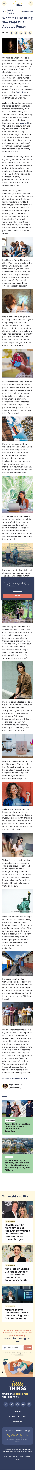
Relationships (27, 11)
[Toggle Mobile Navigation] (4, 3)
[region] (17, 588)
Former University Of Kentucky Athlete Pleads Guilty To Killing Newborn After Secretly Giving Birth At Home (17, 1165)
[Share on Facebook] (12, 33)
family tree (21, 92)
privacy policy (19, 1355)
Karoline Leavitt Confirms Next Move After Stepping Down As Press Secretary (17, 1314)
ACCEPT (17, 595)
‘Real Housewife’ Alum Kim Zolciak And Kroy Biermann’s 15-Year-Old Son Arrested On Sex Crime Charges (17, 1232)
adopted (24, 123)
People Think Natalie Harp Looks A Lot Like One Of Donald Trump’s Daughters (17, 1127)
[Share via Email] (30, 33)
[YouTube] (23, 1404)
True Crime (8, 1157)
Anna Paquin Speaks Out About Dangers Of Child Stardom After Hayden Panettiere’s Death (17, 1274)
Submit (28, 1348)
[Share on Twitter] (16, 33)
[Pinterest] (29, 1404)
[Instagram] (17, 1404)
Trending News (10, 1120)
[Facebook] (6, 1404)
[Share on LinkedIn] (21, 33)
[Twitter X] (11, 1404)
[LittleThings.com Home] (17, 3)
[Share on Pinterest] (26, 33)
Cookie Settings (17, 591)
